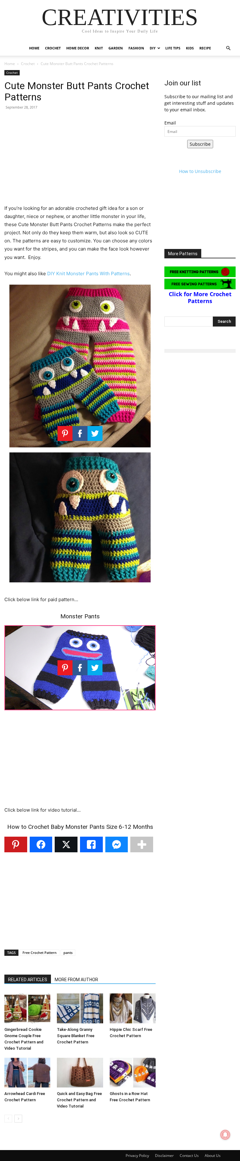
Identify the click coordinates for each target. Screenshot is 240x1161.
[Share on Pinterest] (15, 844)
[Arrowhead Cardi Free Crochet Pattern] (27, 1072)
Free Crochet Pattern (39, 952)
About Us (213, 1155)
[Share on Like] (91, 844)
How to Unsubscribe (200, 171)
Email (170, 123)
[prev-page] (8, 1119)
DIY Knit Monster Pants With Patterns (88, 273)
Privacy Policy (137, 1155)
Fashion (136, 48)
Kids (190, 48)
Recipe (205, 48)
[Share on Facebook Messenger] (116, 844)
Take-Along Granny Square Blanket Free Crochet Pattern (75, 1035)
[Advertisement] (80, 160)
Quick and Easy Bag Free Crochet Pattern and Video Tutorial (79, 1099)
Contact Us (189, 1155)
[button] (228, 48)
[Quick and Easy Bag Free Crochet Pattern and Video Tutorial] (80, 1072)
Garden (115, 48)
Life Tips (172, 48)
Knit (99, 48)
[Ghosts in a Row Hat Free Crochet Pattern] (133, 1072)
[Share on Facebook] (41, 844)
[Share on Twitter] (66, 844)
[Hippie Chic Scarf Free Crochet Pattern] (133, 1008)
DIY (153, 48)
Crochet (53, 48)
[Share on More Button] (141, 844)
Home (34, 48)
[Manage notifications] (225, 1135)
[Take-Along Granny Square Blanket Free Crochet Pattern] (80, 1008)
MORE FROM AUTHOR (76, 979)
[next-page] (18, 1119)
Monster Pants (80, 616)
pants (67, 952)
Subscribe (200, 144)
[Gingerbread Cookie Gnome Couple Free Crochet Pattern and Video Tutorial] (27, 1008)
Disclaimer (164, 1155)
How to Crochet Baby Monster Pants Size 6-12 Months (80, 826)
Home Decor (77, 48)
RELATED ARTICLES (27, 979)
